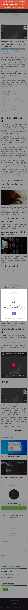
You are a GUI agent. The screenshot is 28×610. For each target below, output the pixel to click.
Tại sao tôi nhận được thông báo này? (14, 318)
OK (14, 313)
